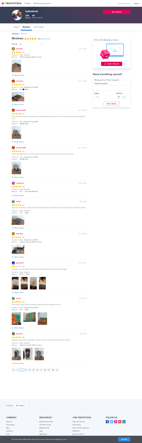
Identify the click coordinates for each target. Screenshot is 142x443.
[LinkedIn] (123, 421)
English (22, 405)
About (16, 27)
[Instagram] (115, 421)
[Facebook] (107, 421)
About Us (9, 422)
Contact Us (9, 431)
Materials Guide (44, 428)
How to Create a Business (81, 428)
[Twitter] (111, 421)
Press (8, 434)
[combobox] (31, 44)
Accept (124, 439)
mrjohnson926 (21, 110)
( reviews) (46, 39)
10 (53, 370)
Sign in (136, 3)
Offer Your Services (79, 422)
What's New (43, 434)
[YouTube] (119, 421)
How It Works (10, 425)
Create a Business (123, 3)
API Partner (76, 431)
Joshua (18, 201)
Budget (96, 93)
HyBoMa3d (15, 34)
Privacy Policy (72, 439)
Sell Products (77, 425)
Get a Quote (111, 104)
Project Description (101, 83)
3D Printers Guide (45, 425)
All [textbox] (21, 44)
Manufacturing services (42, 3)
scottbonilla (20, 183)
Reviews (28, 17)
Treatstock (11, 3)
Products (27, 3)
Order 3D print (113, 64)
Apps (41, 431)
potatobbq (19, 49)
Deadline (119, 93)
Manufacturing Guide (46, 422)
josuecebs (19, 334)
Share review (19, 75)
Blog (7, 428)
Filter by (14, 44)
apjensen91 (20, 263)
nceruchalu (19, 81)
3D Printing (38, 27)
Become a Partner (78, 434)
